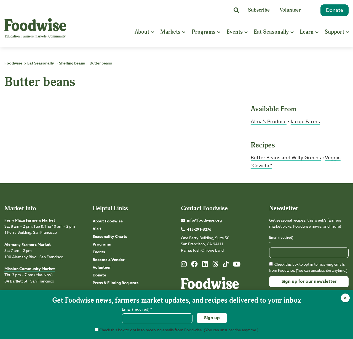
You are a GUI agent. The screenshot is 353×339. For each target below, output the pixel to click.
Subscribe (259, 10)
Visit (97, 229)
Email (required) (281, 240)
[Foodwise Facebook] (194, 265)
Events (234, 31)
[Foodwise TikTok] (226, 265)
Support (334, 31)
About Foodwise (108, 221)
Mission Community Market (29, 269)
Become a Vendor (109, 260)
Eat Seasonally (271, 31)
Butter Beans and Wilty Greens (286, 157)
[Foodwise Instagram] (184, 265)
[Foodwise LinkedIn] (205, 265)
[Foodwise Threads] (215, 266)
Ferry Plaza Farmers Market (29, 220)
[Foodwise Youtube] (236, 265)
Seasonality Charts (110, 237)
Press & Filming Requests (115, 283)
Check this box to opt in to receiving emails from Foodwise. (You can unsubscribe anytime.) (178, 330)
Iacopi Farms (305, 121)
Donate (334, 10)
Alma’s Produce (269, 121)
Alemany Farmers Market (27, 245)
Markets (170, 31)
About (142, 31)
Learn (307, 31)
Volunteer (290, 10)
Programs (203, 31)
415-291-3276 (199, 230)
